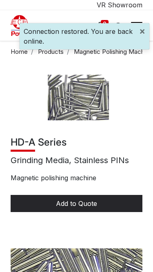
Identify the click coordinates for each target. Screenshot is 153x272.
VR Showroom (119, 5)
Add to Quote (76, 203)
